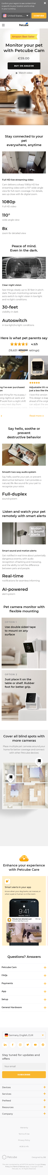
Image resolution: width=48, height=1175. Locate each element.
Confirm (39, 16)
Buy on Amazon (24, 66)
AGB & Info (24, 1146)
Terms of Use (24, 1134)
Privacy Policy (24, 1140)
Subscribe (24, 1074)
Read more (7, 416)
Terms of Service (19, 1167)
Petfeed (6, 1100)
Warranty (24, 1127)
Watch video (25, 73)
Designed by (39, 1157)
